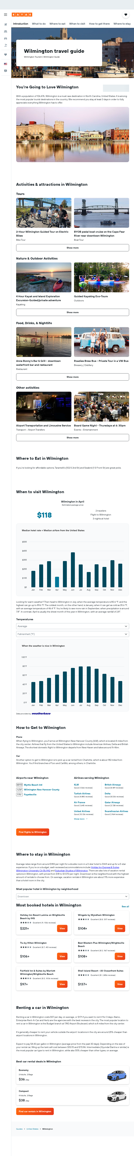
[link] (32, 832)
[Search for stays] (5, 31)
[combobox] (72, 626)
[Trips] (5, 54)
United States (32, 1129)
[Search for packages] (5, 45)
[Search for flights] (5, 24)
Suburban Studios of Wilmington (71, 870)
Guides (19, 1129)
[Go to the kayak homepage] (22, 15)
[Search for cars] (5, 38)
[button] (5, 14)
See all (125, 906)
